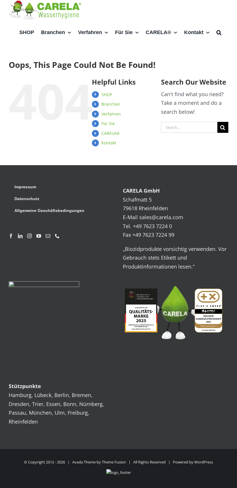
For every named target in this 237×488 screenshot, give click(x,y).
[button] (218, 32)
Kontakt (108, 143)
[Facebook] (11, 236)
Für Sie (108, 123)
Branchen (110, 104)
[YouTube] (38, 236)
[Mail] (48, 236)
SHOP (106, 94)
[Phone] (57, 236)
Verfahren (111, 114)
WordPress (203, 462)
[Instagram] (29, 236)
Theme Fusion (114, 462)
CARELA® (110, 133)
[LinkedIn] (20, 236)
